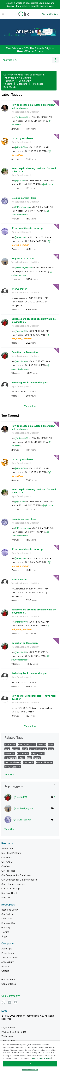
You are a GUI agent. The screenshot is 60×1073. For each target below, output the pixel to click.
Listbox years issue (22, 138)
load (29, 758)
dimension (10, 753)
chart (24, 749)
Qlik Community (10, 995)
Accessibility (7, 962)
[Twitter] (3, 1002)
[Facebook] (15, 1002)
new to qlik (28, 762)
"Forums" (8, 80)
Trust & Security (9, 957)
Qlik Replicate (8, 870)
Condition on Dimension (24, 352)
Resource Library (10, 909)
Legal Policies (8, 1027)
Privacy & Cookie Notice (13, 1031)
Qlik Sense (6, 857)
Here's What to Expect (30, 51)
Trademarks (7, 1036)
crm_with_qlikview (38, 749)
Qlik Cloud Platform (11, 853)
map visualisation (13, 762)
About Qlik (6, 948)
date (51, 749)
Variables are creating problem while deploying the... (33, 320)
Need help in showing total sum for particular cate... (33, 170)
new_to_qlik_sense (26, 744)
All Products (7, 848)
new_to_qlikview (12, 767)
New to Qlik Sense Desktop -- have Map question (33, 697)
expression (10, 744)
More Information (30, 1070)
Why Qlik (5, 897)
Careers (5, 970)
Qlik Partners (7, 914)
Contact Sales (8, 984)
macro (37, 758)
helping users (37, 753)
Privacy (5, 966)
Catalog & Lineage (10, 888)
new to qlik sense (44, 762)
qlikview (42, 744)
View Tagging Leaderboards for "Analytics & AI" (30, 785)
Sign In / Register (50, 14)
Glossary (5, 927)
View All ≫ (30, 406)
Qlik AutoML (7, 861)
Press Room (7, 953)
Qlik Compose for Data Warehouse (19, 879)
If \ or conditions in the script (27, 228)
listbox (22, 758)
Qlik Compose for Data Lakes (16, 875)
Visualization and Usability (25, 111)
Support (5, 936)
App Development (21, 142)
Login (42, 3)
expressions (23, 753)
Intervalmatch (19, 288)
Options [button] (55, 60)
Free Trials (6, 918)
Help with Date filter (22, 258)
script (50, 744)
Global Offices (8, 979)
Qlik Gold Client (9, 893)
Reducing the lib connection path (29, 382)
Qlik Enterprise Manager (13, 884)
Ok (30, 1064)
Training (5, 932)
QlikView (5, 866)
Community (25, 80)
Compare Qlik (8, 923)
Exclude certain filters (23, 198)
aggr (7, 749)
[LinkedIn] (9, 1002)
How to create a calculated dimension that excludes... (33, 106)
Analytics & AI (29, 31)
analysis (16, 749)
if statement (10, 758)
